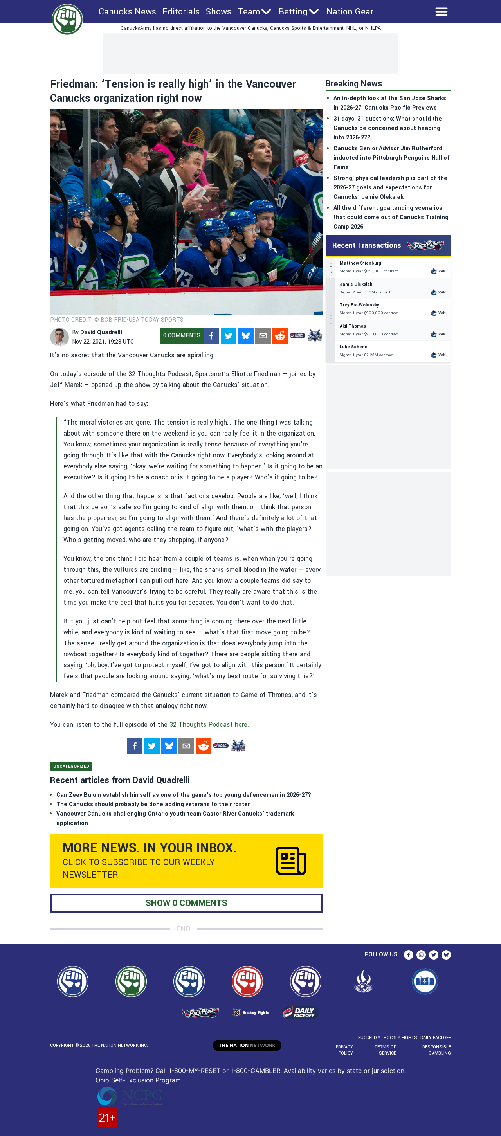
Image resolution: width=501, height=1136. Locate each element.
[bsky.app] (246, 336)
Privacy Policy (344, 1050)
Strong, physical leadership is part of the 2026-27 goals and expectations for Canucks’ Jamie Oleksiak (390, 187)
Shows (218, 11)
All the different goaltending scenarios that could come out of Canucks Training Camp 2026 (391, 217)
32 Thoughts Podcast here (208, 724)
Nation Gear (349, 11)
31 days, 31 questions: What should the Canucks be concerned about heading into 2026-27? (387, 128)
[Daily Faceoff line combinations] (297, 336)
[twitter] (228, 336)
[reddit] (280, 336)
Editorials (181, 11)
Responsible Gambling (436, 1050)
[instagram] (421, 955)
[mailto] (263, 336)
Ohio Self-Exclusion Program (138, 1080)
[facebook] (211, 336)
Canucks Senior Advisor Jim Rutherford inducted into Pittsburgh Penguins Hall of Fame (391, 157)
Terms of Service (385, 1050)
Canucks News (127, 11)
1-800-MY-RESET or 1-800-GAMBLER (224, 1071)
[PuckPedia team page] (315, 336)
